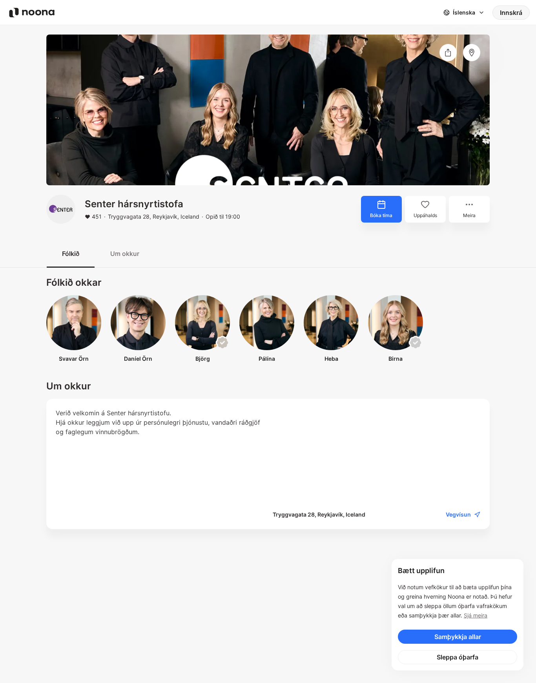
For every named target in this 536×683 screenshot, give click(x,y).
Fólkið (70, 253)
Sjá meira (475, 615)
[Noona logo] (31, 12)
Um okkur (124, 253)
